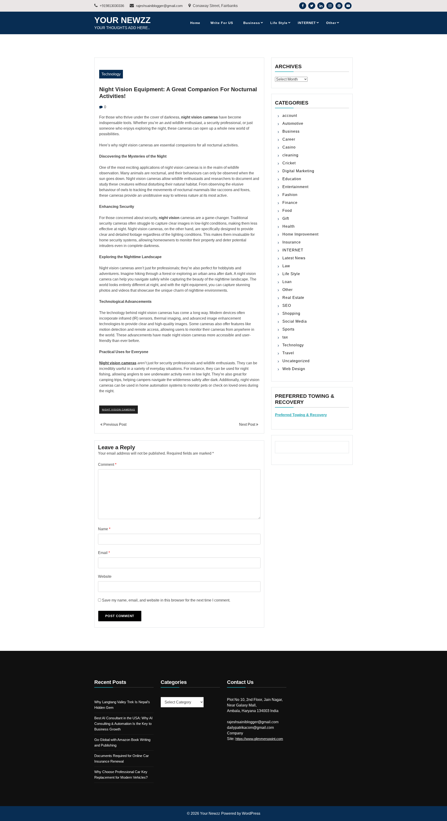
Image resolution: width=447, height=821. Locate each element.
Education (291, 179)
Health (288, 226)
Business (251, 23)
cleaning (290, 155)
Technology (111, 74)
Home (195, 23)
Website (105, 576)
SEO (286, 305)
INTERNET (307, 23)
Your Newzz (122, 20)
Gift (285, 218)
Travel (288, 353)
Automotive (292, 123)
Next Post (247, 424)
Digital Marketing (298, 171)
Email (104, 553)
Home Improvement (300, 234)
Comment (107, 464)
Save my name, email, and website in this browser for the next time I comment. (166, 600)
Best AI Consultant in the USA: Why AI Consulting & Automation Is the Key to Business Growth (123, 723)
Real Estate (293, 298)
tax (285, 337)
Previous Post (114, 424)
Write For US (221, 23)
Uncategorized (296, 361)
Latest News (293, 258)
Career (288, 139)
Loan (287, 282)
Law (286, 266)
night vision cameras (118, 409)
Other (331, 23)
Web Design (293, 369)
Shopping (291, 313)
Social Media (294, 321)
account (289, 116)
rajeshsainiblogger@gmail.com (159, 6)
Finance (290, 203)
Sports (288, 329)
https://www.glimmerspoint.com (259, 739)
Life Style (279, 23)
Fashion (290, 195)
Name (104, 529)
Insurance (291, 242)
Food (287, 211)
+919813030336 (111, 6)
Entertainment (295, 187)
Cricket (289, 163)
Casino (289, 147)
